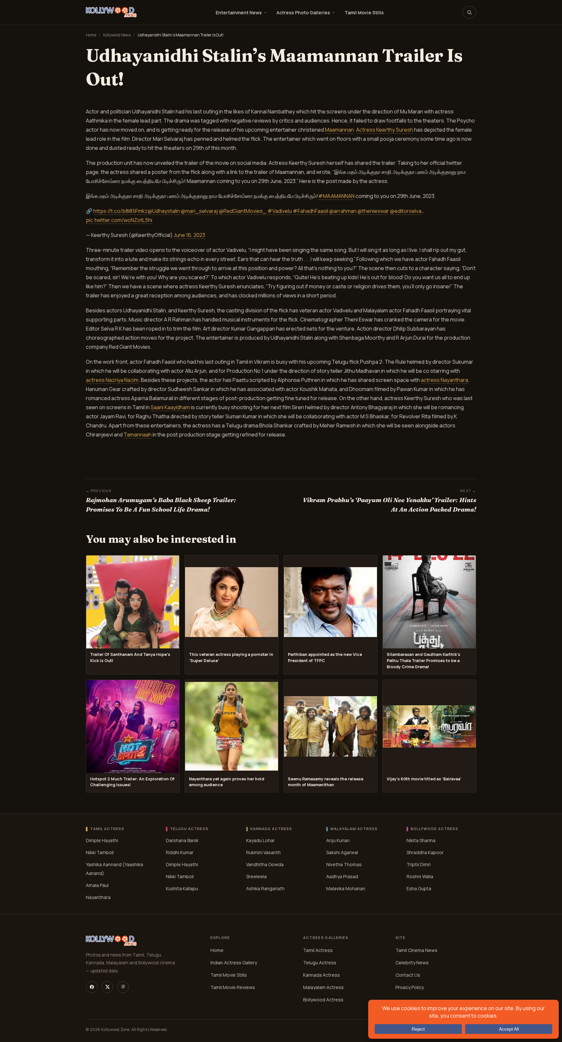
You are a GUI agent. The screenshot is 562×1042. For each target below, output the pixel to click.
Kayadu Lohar (260, 840)
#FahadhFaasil (310, 211)
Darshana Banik (182, 840)
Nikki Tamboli (100, 852)
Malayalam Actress (323, 987)
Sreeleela (256, 876)
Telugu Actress (319, 962)
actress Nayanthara (444, 380)
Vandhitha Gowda (265, 864)
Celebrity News (412, 962)
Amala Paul (97, 885)
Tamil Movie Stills (364, 12)
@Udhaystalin (164, 211)
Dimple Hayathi (102, 840)
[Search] (469, 12)
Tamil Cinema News (416, 950)
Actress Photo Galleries (303, 12)
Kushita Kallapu (182, 888)
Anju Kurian (338, 840)
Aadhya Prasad (342, 876)
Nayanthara (98, 897)
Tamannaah (138, 434)
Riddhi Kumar (180, 852)
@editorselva (405, 211)
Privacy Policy (409, 987)
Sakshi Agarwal (342, 852)
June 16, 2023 (189, 235)
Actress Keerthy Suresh (384, 129)
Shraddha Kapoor (425, 852)
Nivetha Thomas (344, 864)
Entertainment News (239, 12)
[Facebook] (92, 987)
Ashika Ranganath (265, 888)
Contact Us (407, 975)
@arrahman (342, 211)
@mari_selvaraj (199, 211)
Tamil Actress (318, 950)
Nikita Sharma (421, 840)
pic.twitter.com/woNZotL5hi (119, 220)
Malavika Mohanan (345, 888)
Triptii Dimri (419, 864)
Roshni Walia (420, 876)
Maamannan (339, 129)
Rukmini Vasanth (263, 852)
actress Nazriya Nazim (112, 380)
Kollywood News (117, 35)
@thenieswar (373, 211)
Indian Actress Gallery (233, 962)
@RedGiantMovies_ (242, 211)
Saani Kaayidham (170, 407)
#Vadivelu (279, 211)
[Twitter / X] (107, 987)
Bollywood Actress (323, 999)
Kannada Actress (321, 975)
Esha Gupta (419, 888)
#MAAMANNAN (336, 196)
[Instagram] (123, 987)
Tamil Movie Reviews (232, 987)
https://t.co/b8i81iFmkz (120, 211)
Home (91, 35)
